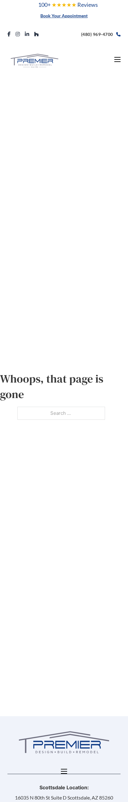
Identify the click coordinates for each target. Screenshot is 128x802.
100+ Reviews (68, 4)
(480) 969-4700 (97, 34)
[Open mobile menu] (117, 59)
